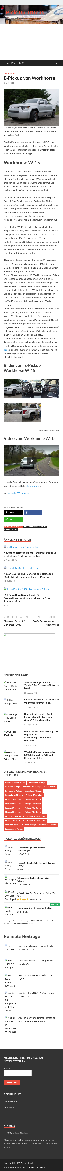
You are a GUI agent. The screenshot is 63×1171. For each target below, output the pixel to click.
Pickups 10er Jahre (34, 795)
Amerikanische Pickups (35, 527)
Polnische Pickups (28, 825)
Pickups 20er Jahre (13, 799)
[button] (13, 512)
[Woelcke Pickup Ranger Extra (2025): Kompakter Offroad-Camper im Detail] (13, 752)
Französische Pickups (32, 787)
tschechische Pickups (14, 829)
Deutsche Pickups (12, 787)
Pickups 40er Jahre (13, 803)
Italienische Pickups (13, 791)
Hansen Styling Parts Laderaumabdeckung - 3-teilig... (37, 864)
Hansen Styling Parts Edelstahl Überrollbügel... (31, 849)
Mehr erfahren (32, 485)
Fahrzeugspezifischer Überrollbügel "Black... (33, 879)
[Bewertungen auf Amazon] (23, 899)
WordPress (32, 1167)
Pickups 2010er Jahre (14, 820)
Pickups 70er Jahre (32, 808)
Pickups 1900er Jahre (14, 816)
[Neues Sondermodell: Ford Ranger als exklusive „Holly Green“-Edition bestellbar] (21, 547)
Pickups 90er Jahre (32, 812)
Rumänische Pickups (48, 825)
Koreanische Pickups (14, 795)
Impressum (9, 1106)
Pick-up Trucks (25, 12)
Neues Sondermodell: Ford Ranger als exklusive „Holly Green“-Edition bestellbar (30, 554)
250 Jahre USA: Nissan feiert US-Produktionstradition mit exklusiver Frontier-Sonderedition (29, 598)
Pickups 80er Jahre (13, 812)
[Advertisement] (31, 42)
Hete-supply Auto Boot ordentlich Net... (35, 908)
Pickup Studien (11, 825)
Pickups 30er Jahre (32, 799)
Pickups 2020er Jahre (36, 820)
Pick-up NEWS (9, 73)
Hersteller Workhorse (18, 493)
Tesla (6, 349)
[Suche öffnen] (55, 63)
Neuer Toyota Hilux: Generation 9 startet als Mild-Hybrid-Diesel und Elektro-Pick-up (28, 575)
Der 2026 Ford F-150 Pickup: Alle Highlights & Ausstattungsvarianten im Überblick (41, 736)
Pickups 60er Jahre (13, 808)
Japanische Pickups (33, 791)
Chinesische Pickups (36, 782)
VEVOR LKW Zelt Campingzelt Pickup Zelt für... (36, 894)
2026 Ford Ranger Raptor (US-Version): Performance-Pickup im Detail (41, 685)
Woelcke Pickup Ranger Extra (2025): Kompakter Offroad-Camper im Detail (39, 754)
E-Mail (8, 1068)
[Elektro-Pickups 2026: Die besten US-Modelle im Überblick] (13, 699)
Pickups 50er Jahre (32, 803)
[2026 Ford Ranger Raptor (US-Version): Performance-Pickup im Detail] (13, 682)
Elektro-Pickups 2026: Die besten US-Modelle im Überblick (41, 701)
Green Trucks (10, 529)
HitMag (44, 1167)
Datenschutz (10, 1101)
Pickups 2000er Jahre (36, 816)
